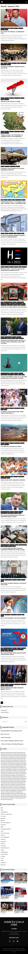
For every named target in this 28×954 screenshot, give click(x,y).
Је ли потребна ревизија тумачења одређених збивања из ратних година (13, 548)
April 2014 (15, 789)
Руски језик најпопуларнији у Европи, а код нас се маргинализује (13, 236)
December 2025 (4, 754)
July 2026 (8, 752)
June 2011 (5, 792)
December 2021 (16, 768)
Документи (3, 818)
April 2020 (24, 774)
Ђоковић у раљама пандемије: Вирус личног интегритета (12, 412)
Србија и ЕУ (7, 99)
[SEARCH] (25, 721)
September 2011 (15, 790)
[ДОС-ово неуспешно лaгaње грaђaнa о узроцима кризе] (7, 891)
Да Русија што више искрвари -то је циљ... (19, 911)
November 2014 (11, 787)
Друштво (11, 28)
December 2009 (19, 792)
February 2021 (17, 771)
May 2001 (13, 798)
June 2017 (8, 784)
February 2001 (4, 799)
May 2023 (24, 761)
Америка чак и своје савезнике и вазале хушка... (19, 897)
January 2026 (22, 752)
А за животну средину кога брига (11, 446)
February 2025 (6, 755)
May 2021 (3, 771)
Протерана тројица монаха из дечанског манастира (13, 583)
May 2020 (20, 774)
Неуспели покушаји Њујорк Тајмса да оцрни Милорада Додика (12, 515)
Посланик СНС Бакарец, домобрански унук (12, 32)
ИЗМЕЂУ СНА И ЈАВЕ (14, 923)
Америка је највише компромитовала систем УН (12, 67)
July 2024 (24, 757)
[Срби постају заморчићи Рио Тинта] (7, 906)
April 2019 (15, 778)
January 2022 (9, 768)
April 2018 (5, 783)
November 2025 (11, 754)
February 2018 (16, 783)
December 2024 (18, 755)
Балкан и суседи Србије (5, 28)
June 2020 (15, 774)
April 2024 (12, 758)
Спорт (20, 374)
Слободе (2, 29)
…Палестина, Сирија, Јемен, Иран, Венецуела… (12, 744)
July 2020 (11, 774)
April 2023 (3, 763)
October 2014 (17, 787)
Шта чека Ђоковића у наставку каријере (13, 618)
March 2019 (20, 778)
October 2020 (18, 772)
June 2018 (22, 781)
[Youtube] (17, 941)
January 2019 (5, 780)
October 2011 (8, 790)
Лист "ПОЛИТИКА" (5, 837)
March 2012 (3, 790)
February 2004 (10, 795)
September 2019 (17, 777)
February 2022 (4, 768)
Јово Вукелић (4, 710)
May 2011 (9, 792)
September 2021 (10, 769)
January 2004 (17, 795)
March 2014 (19, 789)
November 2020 (11, 772)
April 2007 (22, 793)
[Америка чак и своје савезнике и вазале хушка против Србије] (20, 891)
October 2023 (23, 760)
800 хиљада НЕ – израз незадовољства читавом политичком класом (12, 269)
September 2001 (19, 796)
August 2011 (21, 790)
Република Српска (18, 303)
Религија (19, 579)
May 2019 (11, 778)
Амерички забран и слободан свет (5, 882)
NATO (2, 63)
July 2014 (10, 789)
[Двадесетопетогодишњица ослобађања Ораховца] (20, 876)
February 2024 (22, 758)
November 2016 (13, 784)
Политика (16, 28)
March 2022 (22, 766)
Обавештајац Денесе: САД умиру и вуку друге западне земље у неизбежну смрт (13, 202)
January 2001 (9, 799)
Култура (6, 233)
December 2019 (21, 775)
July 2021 (21, 769)
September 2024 (13, 757)
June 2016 (19, 784)
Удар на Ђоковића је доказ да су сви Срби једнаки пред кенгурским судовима (14, 377)
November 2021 (22, 768)
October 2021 (3, 769)
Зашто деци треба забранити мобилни (13, 480)
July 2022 (5, 766)
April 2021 (7, 771)
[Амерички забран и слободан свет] (7, 876)
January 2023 (19, 763)
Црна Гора (3, 865)
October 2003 (23, 795)
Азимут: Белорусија (6, 737)
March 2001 (22, 798)
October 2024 (6, 757)
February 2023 (13, 763)
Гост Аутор (12, 544)
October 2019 (10, 777)
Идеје (2, 827)
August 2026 (3, 752)
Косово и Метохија (20, 302)
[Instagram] (13, 941)
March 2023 (7, 763)
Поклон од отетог (5, 734)
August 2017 (3, 784)
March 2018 (9, 783)
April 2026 (17, 752)
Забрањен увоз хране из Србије (10, 101)
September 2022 (19, 764)
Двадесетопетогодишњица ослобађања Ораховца (20, 882)
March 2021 (11, 771)
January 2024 (3, 760)
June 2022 (9, 766)
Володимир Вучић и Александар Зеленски (11, 731)
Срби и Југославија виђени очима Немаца (14, 307)
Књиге (2, 546)
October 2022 (13, 764)
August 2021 (16, 769)
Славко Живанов (5, 712)
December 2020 (4, 772)
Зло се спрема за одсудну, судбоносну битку (12, 741)
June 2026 (12, 752)
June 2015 (12, 786)
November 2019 (4, 777)
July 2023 (15, 761)
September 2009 (4, 793)
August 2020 (6, 774)
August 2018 (13, 781)
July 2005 (5, 795)
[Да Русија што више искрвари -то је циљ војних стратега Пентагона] (20, 906)
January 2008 (16, 793)
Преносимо (21, 28)
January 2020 (15, 775)
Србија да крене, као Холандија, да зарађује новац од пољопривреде (12, 135)
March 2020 (3, 775)
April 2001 (18, 798)
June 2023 (19, 761)
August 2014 (5, 789)
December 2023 (9, 760)
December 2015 (6, 786)
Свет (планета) (3, 64)
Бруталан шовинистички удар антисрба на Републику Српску (13, 653)
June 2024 (3, 758)
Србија (6, 29)
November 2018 (18, 780)
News (2, 810)
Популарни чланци (8, 869)
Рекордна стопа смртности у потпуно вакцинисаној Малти (12, 169)
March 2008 (10, 793)
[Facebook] (9, 941)
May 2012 (24, 789)
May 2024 (7, 758)
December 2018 (12, 780)
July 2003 (3, 796)
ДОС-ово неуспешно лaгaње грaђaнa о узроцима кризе (6, 897)
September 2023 (4, 761)
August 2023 (10, 761)
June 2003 (7, 796)
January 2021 (23, 771)
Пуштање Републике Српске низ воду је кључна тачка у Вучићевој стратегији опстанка (13, 342)
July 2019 (2, 778)
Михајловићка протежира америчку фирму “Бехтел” (12, 688)
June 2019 (7, 778)
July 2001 (5, 798)
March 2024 (16, 758)
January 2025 (12, 755)
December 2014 (4, 787)
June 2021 (25, 769)
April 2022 (18, 766)
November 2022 (6, 764)
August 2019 (23, 777)
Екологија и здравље (5, 822)
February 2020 (9, 775)
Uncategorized (4, 812)
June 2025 (17, 754)
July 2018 (17, 781)
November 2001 (12, 796)
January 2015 (22, 786)
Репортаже (12, 303)
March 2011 (13, 792)
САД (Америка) (23, 63)
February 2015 (17, 786)
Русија (18, 63)
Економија (3, 825)
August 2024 (19, 757)
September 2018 (6, 781)
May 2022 (13, 766)
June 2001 (9, 798)
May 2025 (21, 754)
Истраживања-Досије (8, 476)
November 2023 (16, 760)
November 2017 (22, 783)
